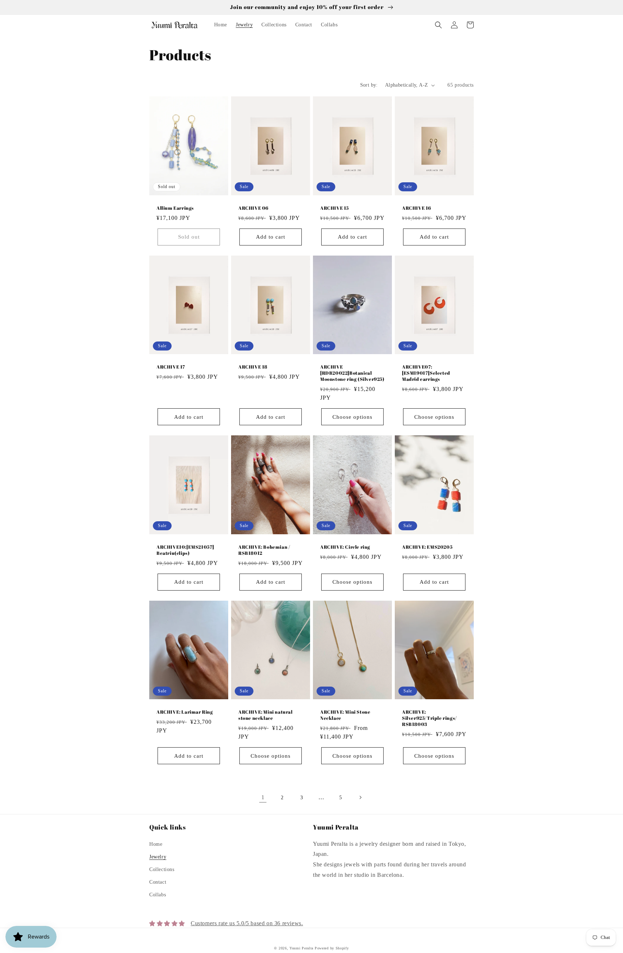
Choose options (352, 417)
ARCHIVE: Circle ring (345, 547)
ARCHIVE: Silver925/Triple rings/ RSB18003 (429, 718)
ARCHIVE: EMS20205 (427, 547)
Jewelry (157, 857)
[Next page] (360, 797)
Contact (157, 882)
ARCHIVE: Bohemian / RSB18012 (264, 550)
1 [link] (263, 797)
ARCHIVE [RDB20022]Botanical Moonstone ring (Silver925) (352, 373)
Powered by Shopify (332, 948)
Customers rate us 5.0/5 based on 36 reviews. (247, 923)
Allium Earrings (175, 208)
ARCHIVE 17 (170, 367)
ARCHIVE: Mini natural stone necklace (265, 715)
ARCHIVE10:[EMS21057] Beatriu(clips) (185, 550)
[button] (438, 25)
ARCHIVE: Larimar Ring (184, 712)
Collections (161, 869)
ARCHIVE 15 (334, 208)
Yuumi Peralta (301, 948)
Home (155, 844)
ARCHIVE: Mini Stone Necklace (345, 715)
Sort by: (369, 85)
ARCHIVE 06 (253, 208)
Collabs (157, 894)
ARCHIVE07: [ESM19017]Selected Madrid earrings (426, 373)
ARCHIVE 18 (253, 367)
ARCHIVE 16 (416, 208)
